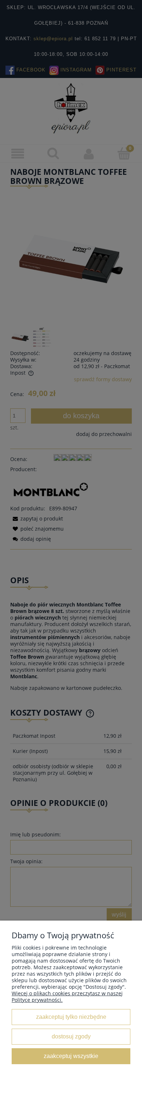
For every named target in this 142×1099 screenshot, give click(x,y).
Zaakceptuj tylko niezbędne (71, 1016)
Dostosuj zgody (71, 1036)
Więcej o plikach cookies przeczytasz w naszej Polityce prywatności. (67, 996)
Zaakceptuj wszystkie (71, 1056)
